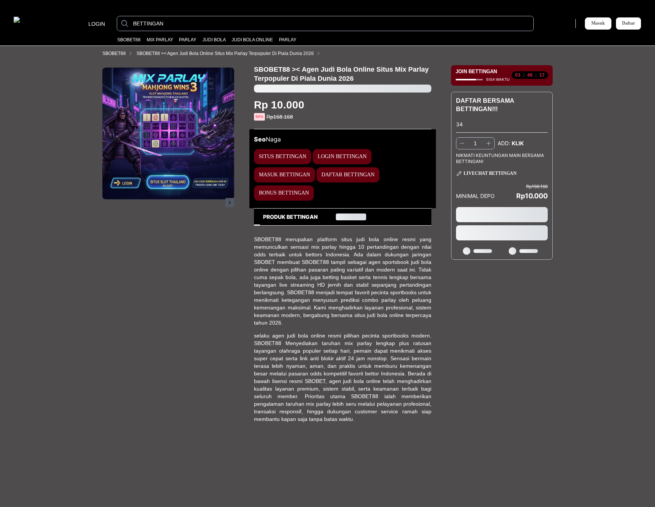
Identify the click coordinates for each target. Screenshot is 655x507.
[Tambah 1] (488, 143)
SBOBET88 (129, 39)
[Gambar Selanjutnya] (229, 202)
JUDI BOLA (214, 39)
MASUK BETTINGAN (284, 174)
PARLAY (187, 39)
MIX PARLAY (160, 39)
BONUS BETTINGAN (284, 193)
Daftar (628, 23)
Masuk (598, 23)
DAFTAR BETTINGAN (348, 174)
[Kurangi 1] (462, 143)
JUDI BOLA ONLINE (252, 39)
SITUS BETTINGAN (282, 156)
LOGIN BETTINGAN (342, 156)
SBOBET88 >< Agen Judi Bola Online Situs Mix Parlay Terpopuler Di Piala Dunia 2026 (225, 53)
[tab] (290, 217)
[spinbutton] (475, 143)
